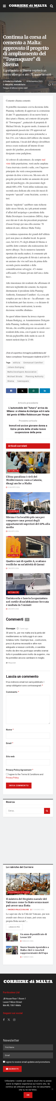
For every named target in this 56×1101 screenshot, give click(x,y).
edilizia (16, 362)
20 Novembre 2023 (34, 81)
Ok (28, 1095)
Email (9, 743)
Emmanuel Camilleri (33, 362)
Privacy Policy (12, 777)
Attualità (9, 84)
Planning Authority (34, 376)
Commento (12, 692)
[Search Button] (51, 6)
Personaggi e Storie (18, 892)
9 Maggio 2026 (27, 941)
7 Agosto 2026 (13, 568)
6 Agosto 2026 (13, 609)
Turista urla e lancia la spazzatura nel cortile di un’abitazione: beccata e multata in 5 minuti (27, 601)
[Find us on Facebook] (3, 1020)
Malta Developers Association (22, 372)
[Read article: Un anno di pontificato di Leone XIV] (12, 937)
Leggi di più (16, 927)
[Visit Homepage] (28, 6)
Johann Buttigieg (15, 367)
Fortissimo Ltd (11, 992)
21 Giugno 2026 (38, 910)
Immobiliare (19, 84)
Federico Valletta (13, 81)
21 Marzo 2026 (27, 957)
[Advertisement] (28, 840)
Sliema (10, 381)
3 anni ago (24, 628)
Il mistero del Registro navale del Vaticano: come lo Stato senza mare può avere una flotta (27, 902)
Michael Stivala (14, 376)
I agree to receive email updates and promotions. (27, 1062)
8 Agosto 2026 (13, 531)
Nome (10, 729)
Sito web (10, 756)
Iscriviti (14, 1068)
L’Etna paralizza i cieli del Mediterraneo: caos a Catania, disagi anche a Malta (24, 480)
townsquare (23, 381)
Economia (13, 511)
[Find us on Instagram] (14, 1020)
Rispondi (12, 663)
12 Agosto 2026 (13, 487)
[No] (52, 1089)
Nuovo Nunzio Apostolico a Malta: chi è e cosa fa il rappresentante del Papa (34, 950)
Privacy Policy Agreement (19, 770)
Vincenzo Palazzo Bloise (18, 910)
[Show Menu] (4, 6)
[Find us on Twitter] (8, 1020)
